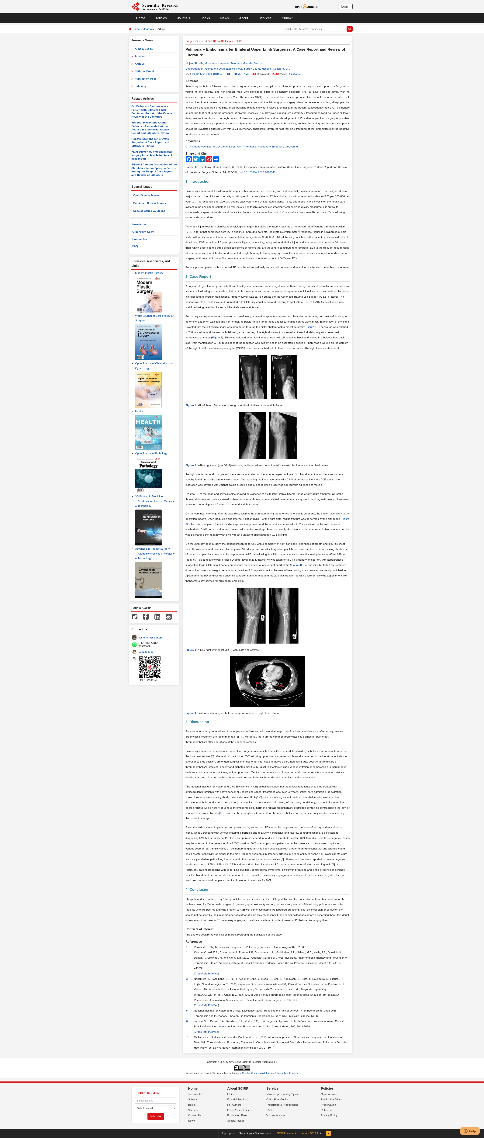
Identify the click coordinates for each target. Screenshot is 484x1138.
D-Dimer (223, 146)
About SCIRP (237, 1088)
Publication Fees (146, 78)
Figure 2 (217, 337)
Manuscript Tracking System (283, 1094)
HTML (237, 73)
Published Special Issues (149, 203)
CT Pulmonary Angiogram (200, 146)
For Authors (234, 1104)
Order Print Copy (143, 231)
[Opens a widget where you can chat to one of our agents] (469, 1131)
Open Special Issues (146, 195)
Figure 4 (296, 564)
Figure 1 (311, 326)
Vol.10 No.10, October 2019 (225, 41)
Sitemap (193, 1110)
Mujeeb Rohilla (194, 63)
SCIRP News (285, 1133)
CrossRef (200, 973)
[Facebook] (146, 616)
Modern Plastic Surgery (149, 272)
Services (264, 18)
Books (205, 18)
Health (139, 411)
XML (246, 73)
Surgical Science (195, 41)
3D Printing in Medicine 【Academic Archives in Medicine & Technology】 (155, 501)
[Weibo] (169, 616)
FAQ (135, 246)
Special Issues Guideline (149, 210)
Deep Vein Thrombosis (242, 146)
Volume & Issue (275, 1115)
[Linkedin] (157, 616)
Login (345, 6)
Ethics (230, 1094)
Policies (327, 1088)
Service (272, 1088)
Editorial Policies (237, 1099)
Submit (287, 18)
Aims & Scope (144, 48)
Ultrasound (291, 146)
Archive (140, 63)
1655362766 (146, 651)
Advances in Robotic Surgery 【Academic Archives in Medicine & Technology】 (155, 553)
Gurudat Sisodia (253, 63)
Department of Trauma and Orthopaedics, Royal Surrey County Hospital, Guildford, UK (237, 68)
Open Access (329, 1094)
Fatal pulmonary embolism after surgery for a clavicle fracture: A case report (151, 155)
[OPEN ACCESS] (306, 6)
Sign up (226, 1133)
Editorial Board (144, 71)
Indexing (140, 86)
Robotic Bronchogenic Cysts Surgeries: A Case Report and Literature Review (150, 142)
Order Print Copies (277, 1099)
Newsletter (139, 224)
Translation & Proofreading (282, 1104)
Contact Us (139, 238)
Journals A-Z (195, 1094)
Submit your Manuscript (254, 1133)
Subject (192, 1099)
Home (140, 18)
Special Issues (235, 1120)
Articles (161, 18)
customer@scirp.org (150, 637)
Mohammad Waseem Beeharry (223, 63)
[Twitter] (134, 616)
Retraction (327, 1110)
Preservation (328, 1104)
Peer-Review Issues (239, 1110)
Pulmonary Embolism (270, 146)
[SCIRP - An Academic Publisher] (154, 6)
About (243, 18)
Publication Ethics (331, 1099)
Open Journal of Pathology (151, 453)
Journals (183, 18)
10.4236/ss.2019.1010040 (207, 73)
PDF (228, 73)
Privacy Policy (329, 1115)
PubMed (213, 973)
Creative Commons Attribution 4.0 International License (270, 1073)
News (224, 18)
